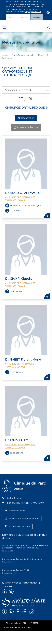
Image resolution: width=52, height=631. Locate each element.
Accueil (5, 55)
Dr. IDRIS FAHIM (16, 440)
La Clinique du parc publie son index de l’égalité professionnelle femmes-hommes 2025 (25, 546)
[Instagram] (31, 611)
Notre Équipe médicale (23, 55)
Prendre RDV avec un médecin (23, 518)
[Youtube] (25, 611)
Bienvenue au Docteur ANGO (16, 570)
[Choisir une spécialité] (6, 526)
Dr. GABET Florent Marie (23, 359)
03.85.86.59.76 (16, 453)
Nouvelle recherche (27, 127)
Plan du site (8, 627)
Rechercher (27, 118)
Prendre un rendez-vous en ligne (25, 205)
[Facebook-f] (4, 591)
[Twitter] (18, 611)
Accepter (12, 17)
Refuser (24, 17)
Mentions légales (22, 627)
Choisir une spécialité (19, 526)
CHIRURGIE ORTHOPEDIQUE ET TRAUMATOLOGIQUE (20, 198)
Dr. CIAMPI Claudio (18, 279)
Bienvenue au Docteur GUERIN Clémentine (22, 559)
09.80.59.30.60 (16, 291)
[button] (48, 12)
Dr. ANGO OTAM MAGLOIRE (25, 193)
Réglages (36, 17)
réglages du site (33, 11)
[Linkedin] (11, 591)
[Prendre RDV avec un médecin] (6, 518)
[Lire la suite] (47, 215)
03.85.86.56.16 (16, 210)
